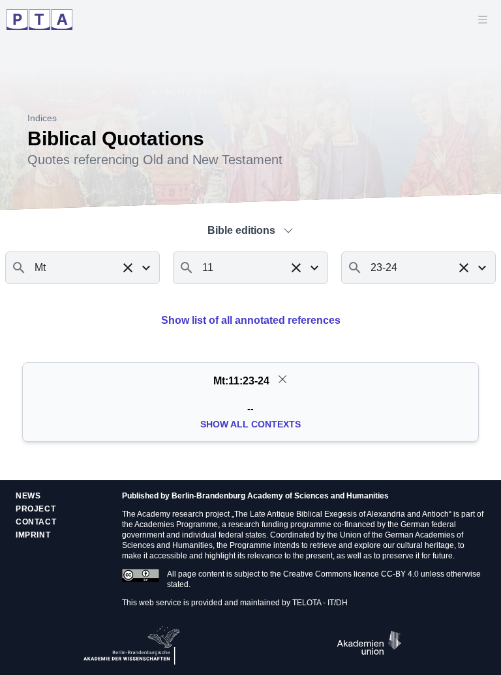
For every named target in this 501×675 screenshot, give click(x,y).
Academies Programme (176, 524)
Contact (36, 521)
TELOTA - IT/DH (320, 602)
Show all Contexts (250, 424)
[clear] (282, 379)
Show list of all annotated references (251, 320)
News (28, 495)
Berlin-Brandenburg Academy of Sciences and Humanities (280, 495)
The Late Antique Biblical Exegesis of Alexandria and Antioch (341, 514)
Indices (42, 118)
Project (35, 508)
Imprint (33, 534)
